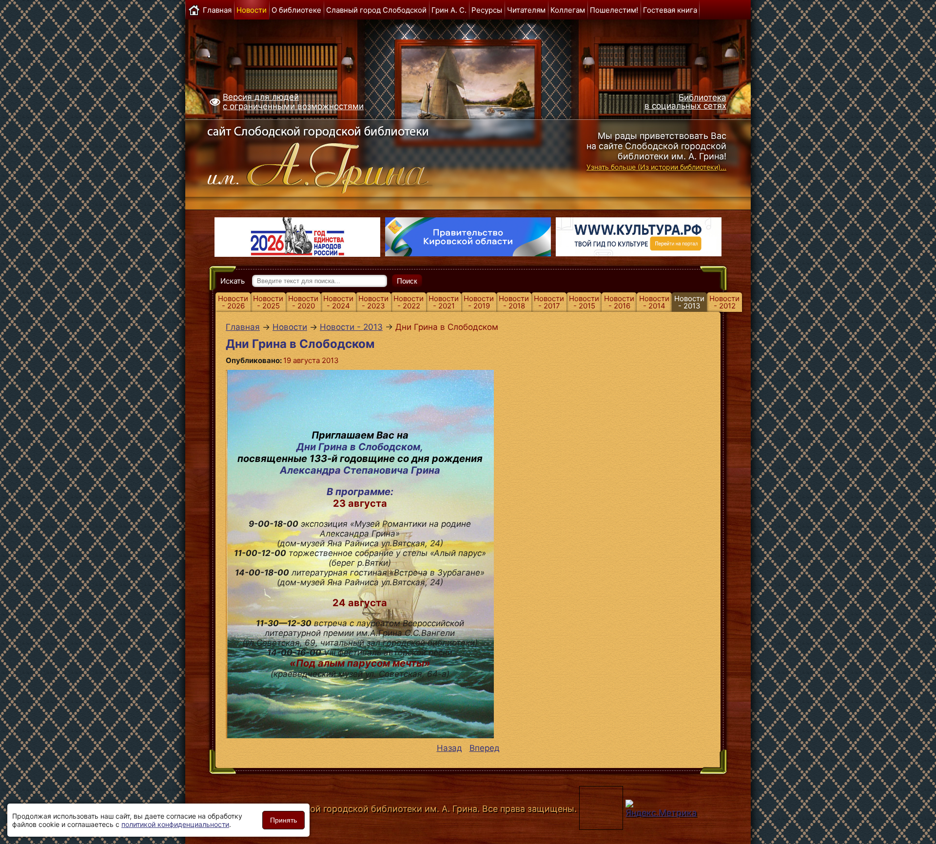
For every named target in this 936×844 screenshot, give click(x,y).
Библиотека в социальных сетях (685, 102)
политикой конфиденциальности (175, 824)
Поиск (407, 281)
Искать (232, 281)
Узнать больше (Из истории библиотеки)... (656, 167)
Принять (283, 820)
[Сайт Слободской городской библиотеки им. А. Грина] (337, 157)
